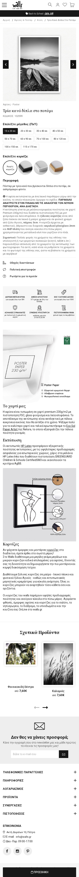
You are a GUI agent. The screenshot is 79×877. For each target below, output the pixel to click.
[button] (4, 5)
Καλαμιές (58, 691)
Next (73, 64)
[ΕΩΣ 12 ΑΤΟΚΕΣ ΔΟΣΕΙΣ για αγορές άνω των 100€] (63, 292)
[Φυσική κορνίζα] (56, 167)
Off (48, 13)
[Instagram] (17, 851)
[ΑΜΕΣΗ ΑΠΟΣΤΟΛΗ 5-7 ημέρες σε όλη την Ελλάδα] (39, 292)
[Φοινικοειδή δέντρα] (20, 654)
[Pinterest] (28, 851)
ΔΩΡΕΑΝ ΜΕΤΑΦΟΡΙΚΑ (15, 297)
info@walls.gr (23, 836)
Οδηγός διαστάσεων (22, 262)
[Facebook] (7, 851)
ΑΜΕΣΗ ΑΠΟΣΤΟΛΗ (39, 297)
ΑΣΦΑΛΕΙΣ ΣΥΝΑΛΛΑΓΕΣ (15, 313)
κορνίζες (53, 549)
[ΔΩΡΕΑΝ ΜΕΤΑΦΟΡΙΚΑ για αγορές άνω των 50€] (15, 292)
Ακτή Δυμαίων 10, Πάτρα (21, 832)
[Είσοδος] (57, 5)
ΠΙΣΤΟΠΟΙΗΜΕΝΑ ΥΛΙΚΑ (64, 313)
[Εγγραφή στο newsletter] (63, 754)
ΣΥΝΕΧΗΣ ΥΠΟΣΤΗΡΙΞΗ (39, 313)
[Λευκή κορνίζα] (41, 167)
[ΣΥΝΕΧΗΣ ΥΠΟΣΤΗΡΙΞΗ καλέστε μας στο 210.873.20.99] (39, 308)
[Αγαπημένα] (64, 5)
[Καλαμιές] (58, 664)
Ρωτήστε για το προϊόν (23, 276)
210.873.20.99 (39, 317)
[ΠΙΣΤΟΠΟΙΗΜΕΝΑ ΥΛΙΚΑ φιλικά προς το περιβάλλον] (63, 308)
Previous (6, 64)
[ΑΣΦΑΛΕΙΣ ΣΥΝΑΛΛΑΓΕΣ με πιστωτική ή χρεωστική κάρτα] (15, 308)
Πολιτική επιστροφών (23, 269)
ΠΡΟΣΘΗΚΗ (40, 872)
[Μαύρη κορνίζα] (25, 167)
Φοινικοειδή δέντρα (21, 686)
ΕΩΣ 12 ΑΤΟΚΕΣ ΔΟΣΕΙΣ (64, 297)
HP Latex (26, 445)
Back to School (40, 13)
